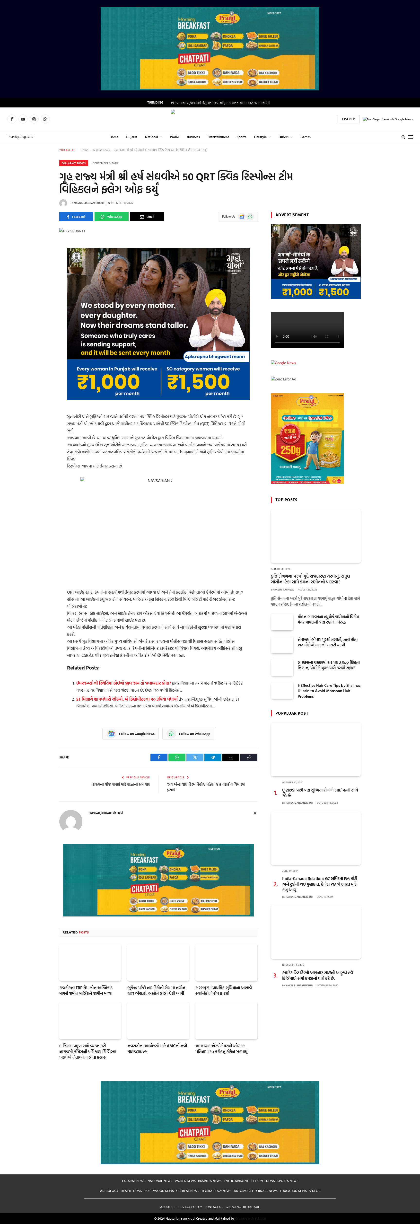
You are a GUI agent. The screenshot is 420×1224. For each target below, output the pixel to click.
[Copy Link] (42, 307)
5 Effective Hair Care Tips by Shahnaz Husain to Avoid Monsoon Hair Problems (329, 691)
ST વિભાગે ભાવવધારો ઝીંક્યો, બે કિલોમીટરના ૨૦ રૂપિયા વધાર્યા (127, 699)
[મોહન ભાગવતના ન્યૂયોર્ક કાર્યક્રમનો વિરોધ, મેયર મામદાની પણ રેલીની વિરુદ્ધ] (282, 622)
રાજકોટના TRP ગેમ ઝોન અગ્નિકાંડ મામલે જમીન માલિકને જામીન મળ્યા (86, 990)
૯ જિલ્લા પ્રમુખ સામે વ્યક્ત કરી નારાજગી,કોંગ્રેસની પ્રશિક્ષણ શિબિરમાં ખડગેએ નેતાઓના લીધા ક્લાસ (87, 1051)
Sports (241, 136)
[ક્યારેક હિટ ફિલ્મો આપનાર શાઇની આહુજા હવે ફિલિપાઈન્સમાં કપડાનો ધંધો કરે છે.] (316, 932)
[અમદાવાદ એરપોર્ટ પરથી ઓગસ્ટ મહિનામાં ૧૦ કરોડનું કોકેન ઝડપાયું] (226, 1020)
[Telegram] (42, 294)
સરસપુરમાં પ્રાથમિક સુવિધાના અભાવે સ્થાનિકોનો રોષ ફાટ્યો (223, 990)
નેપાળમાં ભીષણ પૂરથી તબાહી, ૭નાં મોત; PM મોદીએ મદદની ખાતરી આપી (328, 642)
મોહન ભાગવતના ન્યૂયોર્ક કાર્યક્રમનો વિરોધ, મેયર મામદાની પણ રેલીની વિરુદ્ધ (329, 619)
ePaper (348, 118)
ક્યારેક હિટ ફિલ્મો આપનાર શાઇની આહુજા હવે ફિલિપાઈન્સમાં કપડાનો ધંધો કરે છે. (317, 975)
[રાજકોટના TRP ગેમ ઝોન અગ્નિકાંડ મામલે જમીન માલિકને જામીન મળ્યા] (90, 962)
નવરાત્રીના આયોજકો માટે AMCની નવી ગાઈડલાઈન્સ (157, 1048)
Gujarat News (101, 150)
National (151, 136)
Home (114, 136)
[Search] (403, 136)
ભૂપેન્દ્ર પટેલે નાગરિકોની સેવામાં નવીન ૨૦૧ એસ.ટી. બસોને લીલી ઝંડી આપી (156, 990)
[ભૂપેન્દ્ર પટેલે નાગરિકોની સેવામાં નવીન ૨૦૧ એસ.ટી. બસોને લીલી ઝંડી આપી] (158, 962)
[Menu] (410, 136)
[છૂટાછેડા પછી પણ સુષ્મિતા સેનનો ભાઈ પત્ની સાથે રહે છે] (316, 749)
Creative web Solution (250, 1218)
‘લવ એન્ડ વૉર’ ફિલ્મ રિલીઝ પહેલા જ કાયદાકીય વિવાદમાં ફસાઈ (206, 787)
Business (193, 136)
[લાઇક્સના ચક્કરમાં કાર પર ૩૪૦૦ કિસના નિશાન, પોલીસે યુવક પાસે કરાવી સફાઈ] (282, 667)
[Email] (42, 319)
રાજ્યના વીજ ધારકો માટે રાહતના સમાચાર (121, 784)
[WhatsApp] (42, 269)
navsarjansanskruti (89, 203)
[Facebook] (42, 257)
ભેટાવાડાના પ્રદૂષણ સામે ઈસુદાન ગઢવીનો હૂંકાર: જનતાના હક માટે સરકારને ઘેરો (220, 103)
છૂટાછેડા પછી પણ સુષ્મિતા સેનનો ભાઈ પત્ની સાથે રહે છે (320, 792)
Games (305, 136)
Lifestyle (260, 136)
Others (284, 136)
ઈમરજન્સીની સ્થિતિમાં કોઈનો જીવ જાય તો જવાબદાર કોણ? (123, 683)
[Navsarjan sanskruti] (210, 119)
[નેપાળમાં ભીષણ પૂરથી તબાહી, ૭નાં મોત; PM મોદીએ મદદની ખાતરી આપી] (282, 644)
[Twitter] (42, 282)
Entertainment (218, 136)
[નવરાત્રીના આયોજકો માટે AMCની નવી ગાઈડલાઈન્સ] (158, 1020)
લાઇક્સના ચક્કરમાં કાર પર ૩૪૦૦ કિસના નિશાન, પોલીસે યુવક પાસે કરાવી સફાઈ (329, 665)
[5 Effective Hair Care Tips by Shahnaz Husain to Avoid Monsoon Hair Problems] (282, 690)
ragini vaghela (284, 589)
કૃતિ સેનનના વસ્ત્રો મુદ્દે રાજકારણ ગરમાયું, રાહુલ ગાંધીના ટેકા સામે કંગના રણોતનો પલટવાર (310, 579)
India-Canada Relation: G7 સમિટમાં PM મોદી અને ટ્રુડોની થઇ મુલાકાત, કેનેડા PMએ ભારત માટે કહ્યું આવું (319, 884)
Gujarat (131, 136)
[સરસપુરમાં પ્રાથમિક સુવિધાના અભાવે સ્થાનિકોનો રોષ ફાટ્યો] (226, 962)
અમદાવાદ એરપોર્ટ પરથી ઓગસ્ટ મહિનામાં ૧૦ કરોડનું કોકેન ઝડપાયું (221, 1048)
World (174, 136)
